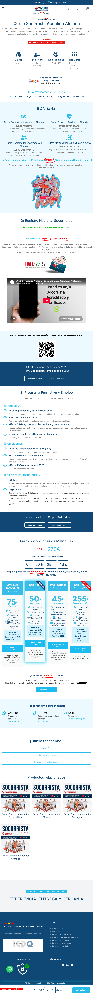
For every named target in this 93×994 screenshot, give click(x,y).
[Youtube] (72, 965)
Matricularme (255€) (80, 650)
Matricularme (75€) (12, 648)
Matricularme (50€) (35, 644)
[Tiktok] (76, 965)
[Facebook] (63, 965)
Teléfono (43, 712)
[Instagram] (67, 965)
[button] (3, 8)
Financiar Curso (46, 689)
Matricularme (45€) (58, 645)
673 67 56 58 (13, 721)
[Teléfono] (34, 713)
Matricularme (81, 990)
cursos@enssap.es (76, 719)
